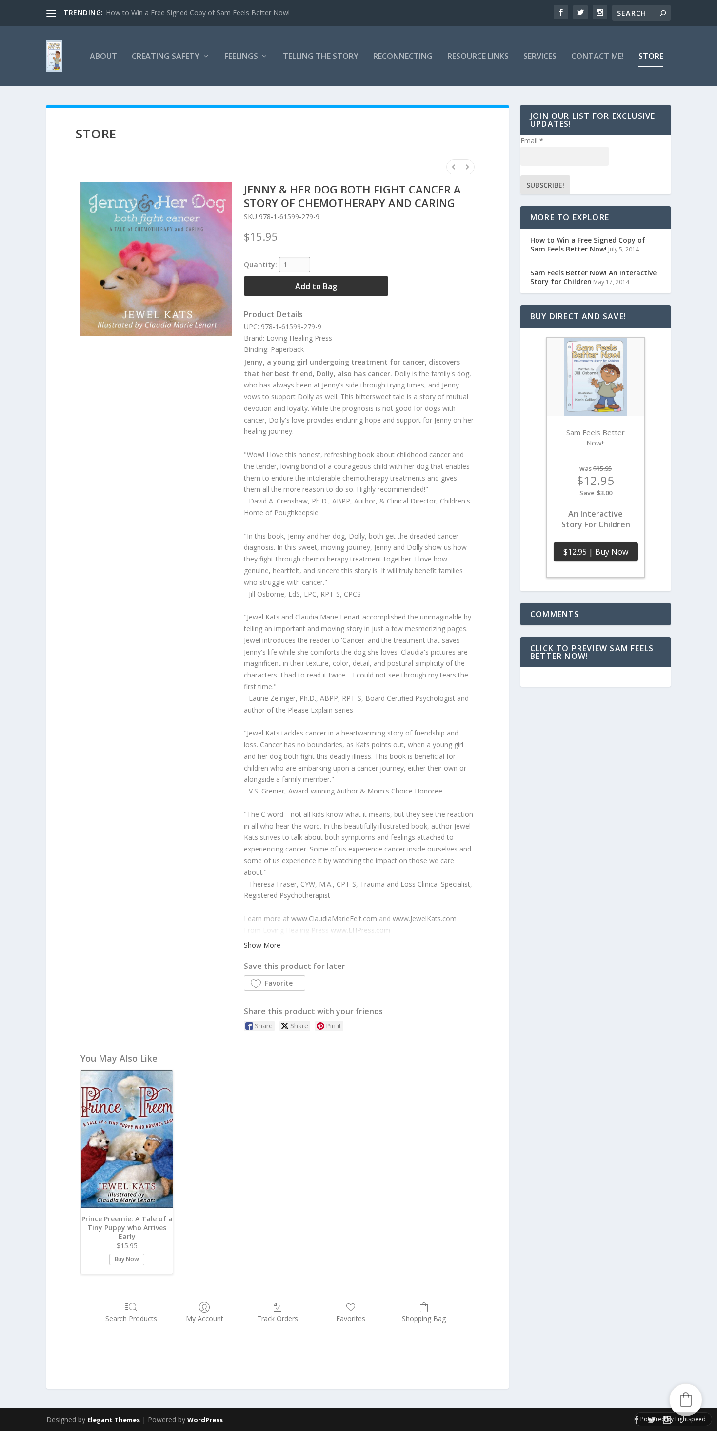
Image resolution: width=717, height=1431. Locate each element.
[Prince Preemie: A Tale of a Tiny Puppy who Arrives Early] (127, 1139)
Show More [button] (262, 944)
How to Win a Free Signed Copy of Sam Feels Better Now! (198, 12)
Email (531, 140)
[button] (274, 983)
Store (650, 56)
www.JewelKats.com (425, 918)
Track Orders (277, 1318)
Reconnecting (403, 56)
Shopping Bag (424, 1318)
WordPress (205, 1419)
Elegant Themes (113, 1419)
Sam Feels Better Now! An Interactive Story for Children (593, 277)
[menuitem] (453, 167)
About (103, 56)
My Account (204, 1318)
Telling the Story (320, 56)
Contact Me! (597, 56)
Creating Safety (165, 56)
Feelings (241, 56)
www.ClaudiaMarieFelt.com (334, 918)
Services (540, 56)
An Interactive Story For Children (595, 519)
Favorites (350, 1318)
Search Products (131, 1318)
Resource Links (478, 56)
